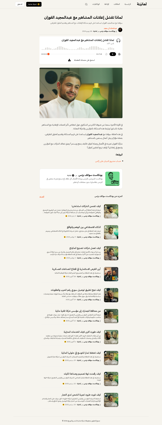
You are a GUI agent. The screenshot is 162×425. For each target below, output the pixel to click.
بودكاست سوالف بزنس (107, 31)
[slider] (48, 54)
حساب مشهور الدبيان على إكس (108, 161)
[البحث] (86, 4)
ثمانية (95, 31)
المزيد (41, 197)
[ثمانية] (142, 4)
